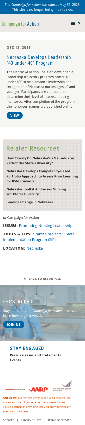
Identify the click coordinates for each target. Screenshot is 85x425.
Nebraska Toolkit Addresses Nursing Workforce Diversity (36, 192)
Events (15, 360)
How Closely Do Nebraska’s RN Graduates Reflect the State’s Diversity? (40, 161)
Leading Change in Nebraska (29, 202)
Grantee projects (48, 234)
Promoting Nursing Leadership (45, 225)
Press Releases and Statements (35, 355)
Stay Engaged (27, 348)
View (14, 115)
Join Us (14, 324)
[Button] (73, 22)
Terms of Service (59, 420)
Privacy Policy (31, 420)
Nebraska (34, 248)
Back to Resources (44, 279)
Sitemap (8, 420)
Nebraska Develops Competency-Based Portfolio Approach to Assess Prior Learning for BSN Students (42, 176)
